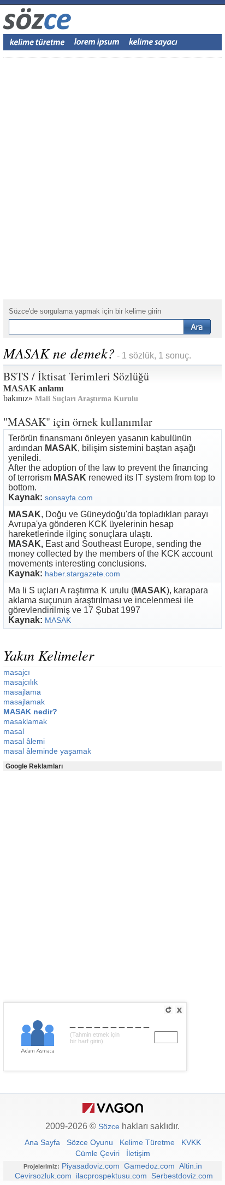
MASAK (58, 620)
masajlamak (24, 701)
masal (13, 731)
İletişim (138, 1153)
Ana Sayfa (42, 1142)
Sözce (109, 1126)
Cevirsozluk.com (43, 1175)
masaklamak (25, 721)
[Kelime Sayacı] (153, 42)
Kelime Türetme (147, 1142)
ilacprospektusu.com (111, 1175)
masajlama (22, 691)
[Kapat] (179, 1009)
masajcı (16, 672)
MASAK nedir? (30, 711)
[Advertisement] (112, 178)
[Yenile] (168, 1009)
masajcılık (20, 682)
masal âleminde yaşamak (47, 751)
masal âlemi (24, 741)
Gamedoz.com (149, 1165)
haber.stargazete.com (82, 573)
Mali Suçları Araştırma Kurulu (86, 399)
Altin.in (190, 1165)
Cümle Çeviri (97, 1153)
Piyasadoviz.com (91, 1165)
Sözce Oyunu (90, 1142)
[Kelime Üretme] (37, 42)
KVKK (191, 1142)
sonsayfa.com (69, 497)
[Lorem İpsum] (96, 42)
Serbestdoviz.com (182, 1175)
